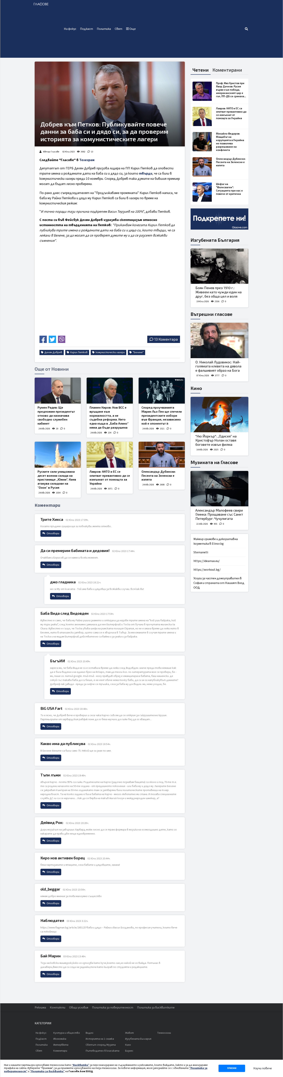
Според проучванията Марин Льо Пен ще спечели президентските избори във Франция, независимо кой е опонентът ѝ (162, 415)
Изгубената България (215, 240)
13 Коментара (166, 339)
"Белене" (138, 352)
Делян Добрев (53, 352)
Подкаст (86, 29)
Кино (196, 388)
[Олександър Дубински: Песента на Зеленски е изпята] (162, 455)
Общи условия (78, 1007)
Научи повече (262, 1068)
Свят (118, 29)
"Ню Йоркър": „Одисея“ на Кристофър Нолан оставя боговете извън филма (216, 440)
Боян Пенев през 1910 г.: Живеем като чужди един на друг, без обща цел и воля (218, 292)
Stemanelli (200, 552)
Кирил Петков (79, 352)
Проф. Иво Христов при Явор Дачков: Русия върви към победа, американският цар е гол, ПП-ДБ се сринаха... (231, 90)
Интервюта (60, 1045)
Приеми (231, 1068)
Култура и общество (66, 1033)
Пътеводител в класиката (102, 1051)
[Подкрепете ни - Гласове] (219, 219)
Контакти (57, 1007)
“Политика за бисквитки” (47, 1071)
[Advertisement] (191, 29)
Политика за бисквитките (156, 1007)
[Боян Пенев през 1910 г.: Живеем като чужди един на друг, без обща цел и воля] (219, 266)
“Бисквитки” (80, 1065)
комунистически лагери (110, 352)
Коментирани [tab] (227, 70)
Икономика (59, 1039)
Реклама (40, 1007)
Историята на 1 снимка (100, 1039)
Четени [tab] (201, 70)
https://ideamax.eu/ (206, 561)
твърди (145, 173)
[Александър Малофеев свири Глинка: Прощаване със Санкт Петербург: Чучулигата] (219, 488)
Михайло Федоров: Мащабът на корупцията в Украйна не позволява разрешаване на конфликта (230, 141)
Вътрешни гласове (211, 314)
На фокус (70, 29)
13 (92, 151)
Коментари (60, 1051)
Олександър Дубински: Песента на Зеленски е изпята (159, 475)
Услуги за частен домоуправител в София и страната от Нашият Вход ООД (218, 583)
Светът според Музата (101, 1045)
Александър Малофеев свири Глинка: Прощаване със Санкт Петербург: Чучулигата (219, 514)
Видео (89, 1033)
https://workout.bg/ (207, 570)
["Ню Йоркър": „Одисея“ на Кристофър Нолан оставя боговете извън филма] (219, 414)
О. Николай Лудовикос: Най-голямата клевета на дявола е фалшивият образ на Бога (218, 366)
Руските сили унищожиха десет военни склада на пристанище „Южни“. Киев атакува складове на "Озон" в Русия (57, 479)
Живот (129, 1033)
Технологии (164, 1033)
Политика (104, 29)
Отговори (52, 533)
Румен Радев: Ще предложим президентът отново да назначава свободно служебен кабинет (56, 415)
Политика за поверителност (112, 1007)
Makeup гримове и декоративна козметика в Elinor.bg (215, 541)
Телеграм (87, 160)
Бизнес (129, 1051)
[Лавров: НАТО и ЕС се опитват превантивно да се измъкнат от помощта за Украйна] (110, 455)
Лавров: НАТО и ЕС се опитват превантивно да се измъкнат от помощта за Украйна (110, 477)
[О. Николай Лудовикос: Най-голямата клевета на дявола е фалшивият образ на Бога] (219, 340)
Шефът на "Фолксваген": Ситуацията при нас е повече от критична (229, 188)
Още (132, 29)
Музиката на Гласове (214, 462)
